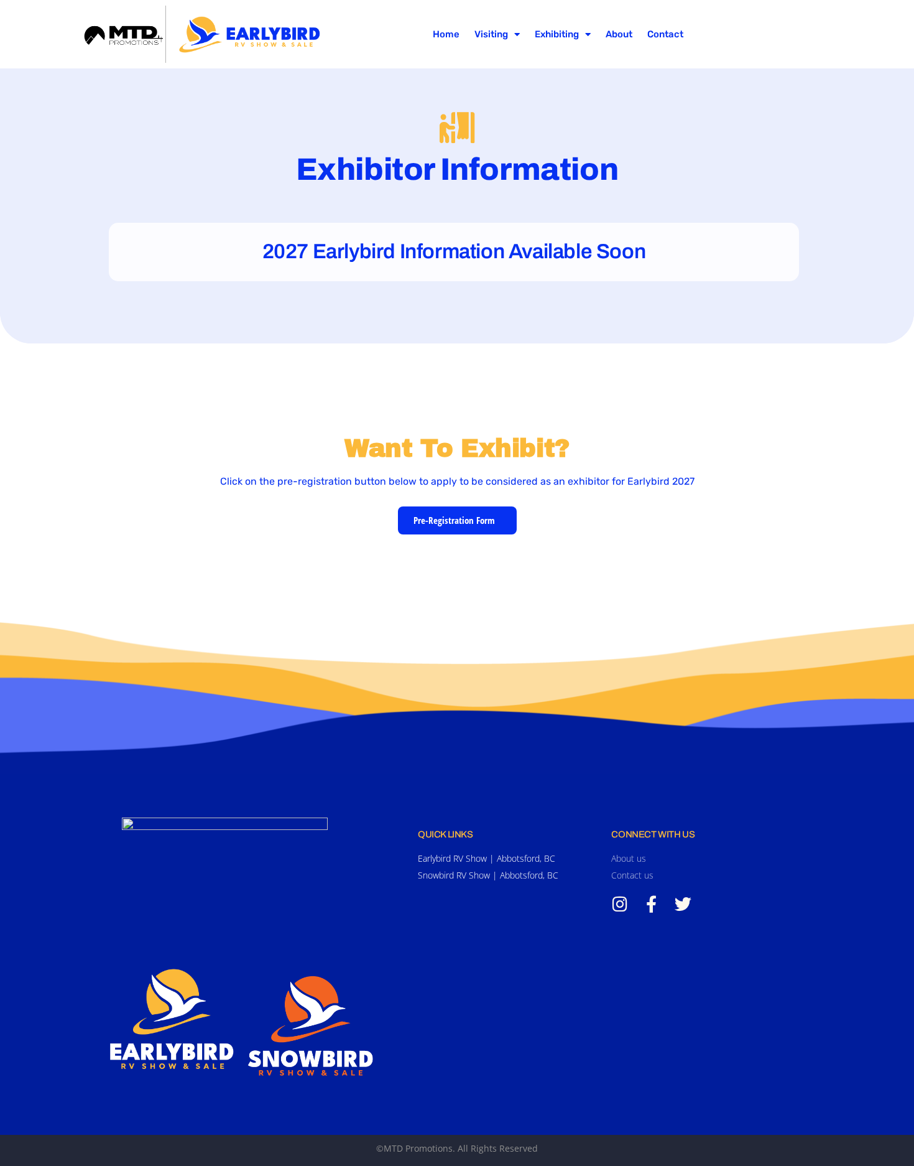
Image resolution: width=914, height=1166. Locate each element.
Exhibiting (557, 34)
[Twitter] (683, 903)
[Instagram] (619, 903)
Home (446, 34)
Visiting (491, 34)
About (619, 34)
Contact (665, 34)
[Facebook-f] (651, 903)
